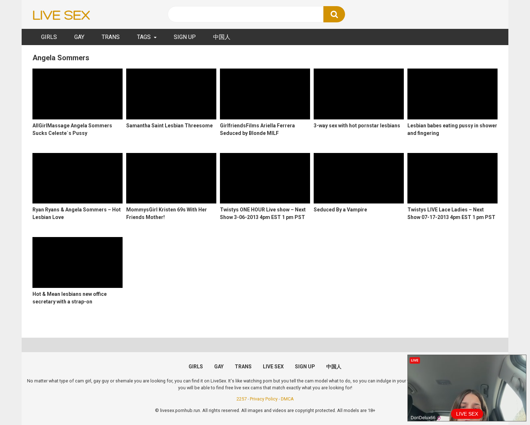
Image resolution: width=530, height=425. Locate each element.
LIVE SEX (273, 366)
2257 (242, 399)
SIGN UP (185, 37)
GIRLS (49, 37)
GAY (79, 37)
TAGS (144, 37)
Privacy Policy (264, 399)
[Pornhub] (61, 14)
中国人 (221, 37)
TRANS (111, 37)
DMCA (287, 399)
